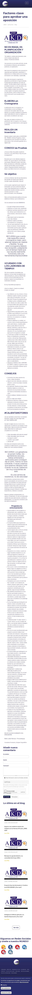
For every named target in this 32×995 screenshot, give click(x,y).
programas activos (16, 969)
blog (28, 969)
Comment (6, 765)
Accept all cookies (6, 992)
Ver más (16, 927)
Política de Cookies (25, 971)
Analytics (4, 985)
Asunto (5, 760)
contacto (3, 971)
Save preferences (5, 988)
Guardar (7, 796)
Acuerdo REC (23, 969)
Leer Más (6, 833)
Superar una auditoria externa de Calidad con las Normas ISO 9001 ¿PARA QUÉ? (15, 828)
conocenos (3, 969)
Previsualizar (15, 796)
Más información (24, 982)
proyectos (9, 969)
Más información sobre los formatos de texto (17, 777)
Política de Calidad (10, 971)
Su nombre (6, 754)
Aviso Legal (17, 971)
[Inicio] (5, 4)
